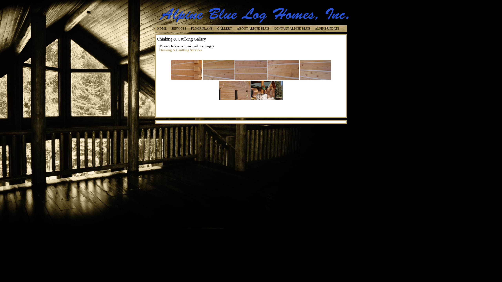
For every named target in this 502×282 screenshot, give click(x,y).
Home (162, 28)
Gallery (224, 28)
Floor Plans (202, 28)
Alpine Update (327, 28)
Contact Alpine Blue (292, 28)
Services (178, 28)
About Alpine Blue (253, 28)
